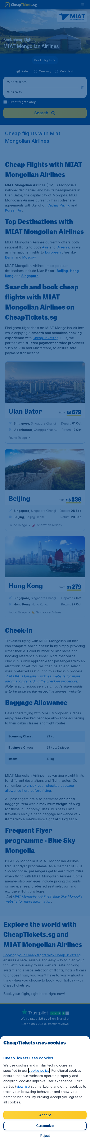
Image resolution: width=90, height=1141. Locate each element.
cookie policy (39, 1070)
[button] (45, 1135)
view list (22, 1086)
